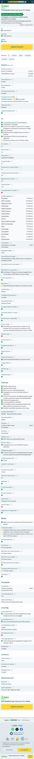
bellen (21, 55)
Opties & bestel (30, 756)
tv (8, 55)
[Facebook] (21, 729)
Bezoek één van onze (19, 733)
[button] (2, 2)
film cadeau (21, 99)
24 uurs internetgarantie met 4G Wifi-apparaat (16, 621)
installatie (28, 55)
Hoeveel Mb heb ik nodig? (14, 414)
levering (4, 59)
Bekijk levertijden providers (9, 629)
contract (11, 59)
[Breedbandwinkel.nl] (17, 2)
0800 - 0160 (17, 726)
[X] (17, 729)
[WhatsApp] (12, 729)
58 (2, 175)
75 (2, 163)
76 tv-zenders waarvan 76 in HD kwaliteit (15, 122)
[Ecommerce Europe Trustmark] (13, 739)
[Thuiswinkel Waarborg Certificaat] (8, 739)
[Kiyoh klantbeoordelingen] (18, 739)
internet (14, 55)
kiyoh (7, 720)
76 (2, 146)
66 (2, 181)
